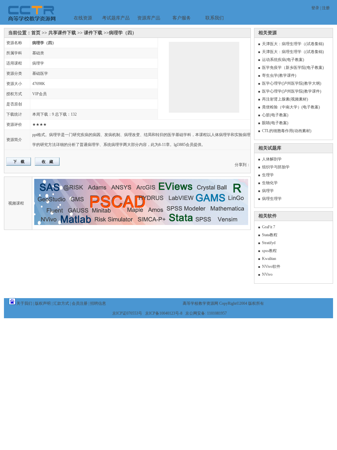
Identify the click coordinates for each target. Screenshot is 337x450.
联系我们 (214, 17)
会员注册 (80, 303)
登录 (315, 8)
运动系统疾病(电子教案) (283, 59)
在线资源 (83, 17)
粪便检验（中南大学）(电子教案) (291, 107)
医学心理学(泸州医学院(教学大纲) (291, 83)
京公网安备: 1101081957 (206, 313)
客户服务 (181, 17)
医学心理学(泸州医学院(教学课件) (291, 91)
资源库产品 (148, 17)
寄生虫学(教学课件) (279, 75)
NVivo (267, 274)
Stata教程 (269, 235)
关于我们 (24, 303)
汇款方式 (61, 303)
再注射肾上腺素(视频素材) (285, 99)
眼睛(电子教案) (275, 123)
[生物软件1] (193, 80)
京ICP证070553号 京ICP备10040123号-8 (147, 313)
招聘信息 (98, 303)
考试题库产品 (116, 17)
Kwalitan (269, 258)
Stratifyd (268, 242)
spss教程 (269, 250)
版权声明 (43, 303)
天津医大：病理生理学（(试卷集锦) (293, 44)
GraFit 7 (268, 227)
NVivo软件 (271, 266)
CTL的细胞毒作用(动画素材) (286, 130)
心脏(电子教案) (275, 115)
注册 (326, 8)
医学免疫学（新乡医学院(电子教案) (293, 67)
